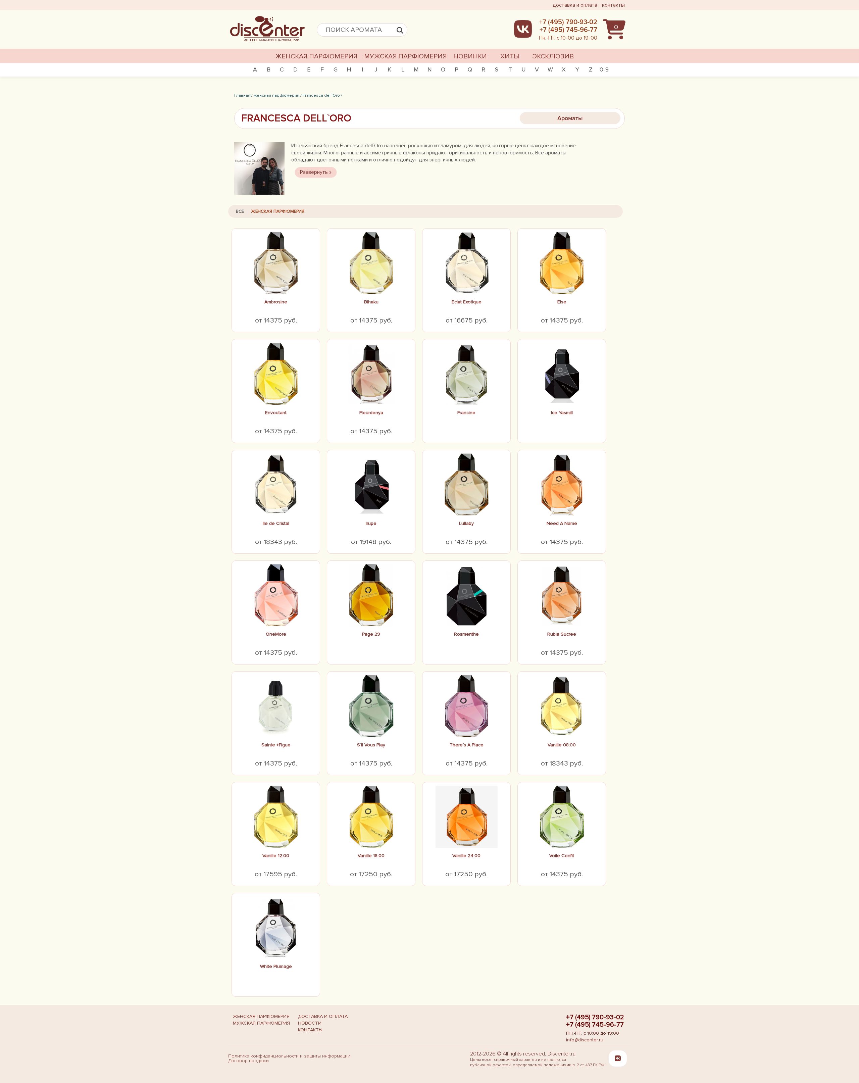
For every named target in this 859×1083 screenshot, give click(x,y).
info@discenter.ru (584, 1040)
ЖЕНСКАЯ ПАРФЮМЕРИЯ (316, 56)
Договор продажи (248, 1061)
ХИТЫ (509, 56)
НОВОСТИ (309, 1023)
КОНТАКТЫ (310, 1030)
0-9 (604, 69)
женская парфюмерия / (278, 95)
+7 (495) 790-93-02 (595, 1017)
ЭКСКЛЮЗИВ (553, 56)
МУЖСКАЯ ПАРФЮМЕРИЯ (405, 56)
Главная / (243, 95)
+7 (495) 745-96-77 (595, 1025)
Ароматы (570, 118)
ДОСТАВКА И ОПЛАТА (323, 1016)
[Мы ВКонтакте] (617, 1058)
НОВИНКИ (470, 56)
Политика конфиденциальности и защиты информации (289, 1056)
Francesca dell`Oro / (322, 95)
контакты (613, 5)
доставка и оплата (575, 5)
